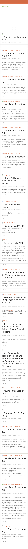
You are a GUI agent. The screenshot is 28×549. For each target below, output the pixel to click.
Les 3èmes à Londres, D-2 (14, 105)
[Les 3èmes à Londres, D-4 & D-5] (14, 50)
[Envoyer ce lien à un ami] (25, 41)
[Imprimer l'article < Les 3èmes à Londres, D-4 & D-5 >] (24, 58)
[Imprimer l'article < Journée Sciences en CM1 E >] (24, 395)
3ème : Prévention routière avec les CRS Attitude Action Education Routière (14, 328)
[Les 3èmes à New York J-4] (14, 426)
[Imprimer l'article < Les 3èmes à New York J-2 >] (24, 491)
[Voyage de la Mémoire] (14, 153)
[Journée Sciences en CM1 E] (14, 387)
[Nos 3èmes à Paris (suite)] (14, 201)
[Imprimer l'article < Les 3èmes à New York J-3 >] (24, 463)
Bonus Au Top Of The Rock (13, 414)
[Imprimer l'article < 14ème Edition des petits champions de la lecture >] (24, 185)
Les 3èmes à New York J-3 (14, 459)
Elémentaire (9, 186)
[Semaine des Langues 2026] (14, 34)
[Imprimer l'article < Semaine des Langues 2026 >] (24, 41)
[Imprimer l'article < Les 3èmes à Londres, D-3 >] (24, 84)
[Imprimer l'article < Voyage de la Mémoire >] (24, 158)
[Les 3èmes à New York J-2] (14, 484)
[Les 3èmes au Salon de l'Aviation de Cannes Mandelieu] (14, 269)
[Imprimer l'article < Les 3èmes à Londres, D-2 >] (24, 108)
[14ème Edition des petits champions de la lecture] (14, 175)
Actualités (9, 160)
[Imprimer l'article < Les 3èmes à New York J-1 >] (24, 533)
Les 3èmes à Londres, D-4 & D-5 (14, 54)
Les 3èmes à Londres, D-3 (14, 81)
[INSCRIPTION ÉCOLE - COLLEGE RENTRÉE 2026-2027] (14, 294)
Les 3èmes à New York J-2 (14, 488)
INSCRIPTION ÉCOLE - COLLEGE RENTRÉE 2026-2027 (14, 300)
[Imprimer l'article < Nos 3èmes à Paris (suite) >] (24, 209)
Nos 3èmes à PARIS (14, 226)
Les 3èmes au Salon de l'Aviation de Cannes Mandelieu (13, 275)
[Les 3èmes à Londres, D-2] (14, 101)
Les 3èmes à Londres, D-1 (14, 131)
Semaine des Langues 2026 (14, 38)
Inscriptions (17, 6)
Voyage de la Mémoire (15, 157)
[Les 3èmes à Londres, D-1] (14, 127)
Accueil (5, 6)
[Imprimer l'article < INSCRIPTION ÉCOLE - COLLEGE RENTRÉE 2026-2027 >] (24, 304)
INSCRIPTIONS (12, 310)
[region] (14, 20)
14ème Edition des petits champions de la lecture (13, 181)
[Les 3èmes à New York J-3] (14, 455)
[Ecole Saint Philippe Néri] (14, 1)
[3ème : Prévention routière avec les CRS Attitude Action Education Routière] (14, 321)
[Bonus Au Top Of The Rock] (14, 410)
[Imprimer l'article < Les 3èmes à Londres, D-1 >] (24, 135)
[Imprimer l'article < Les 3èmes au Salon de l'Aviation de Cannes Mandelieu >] (24, 279)
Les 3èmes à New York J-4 (14, 430)
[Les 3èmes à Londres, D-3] (14, 76)
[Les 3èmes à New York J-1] (14, 526)
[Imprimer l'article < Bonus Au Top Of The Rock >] (24, 417)
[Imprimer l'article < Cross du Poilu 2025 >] (24, 245)
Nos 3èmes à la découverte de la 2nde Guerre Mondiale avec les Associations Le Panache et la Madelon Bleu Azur (13, 359)
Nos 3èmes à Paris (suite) (12, 205)
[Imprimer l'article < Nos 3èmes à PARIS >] (24, 228)
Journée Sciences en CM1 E (13, 392)
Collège (8, 42)
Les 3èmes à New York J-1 (14, 530)
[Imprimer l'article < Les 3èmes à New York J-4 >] (24, 434)
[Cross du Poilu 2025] (14, 240)
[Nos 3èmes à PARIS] (14, 222)
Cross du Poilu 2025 (13, 243)
